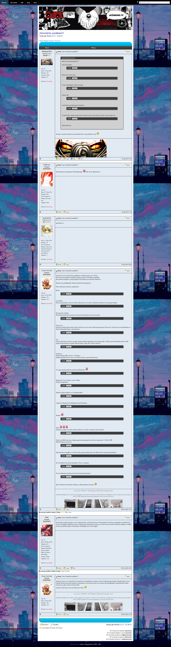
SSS (22, 2)
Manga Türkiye (74, 644)
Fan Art (57, 41)
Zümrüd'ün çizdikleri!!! (51, 33)
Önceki (49, 36)
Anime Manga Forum (46, 41)
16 (59, 36)
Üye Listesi (13, 2)
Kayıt (35, 2)
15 (57, 36)
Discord (4, 2)
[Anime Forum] (85, 29)
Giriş (28, 2)
